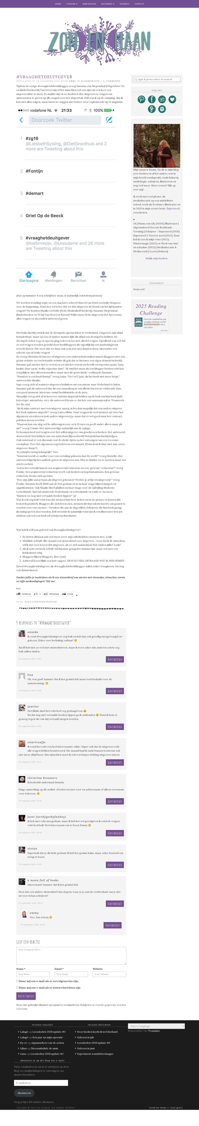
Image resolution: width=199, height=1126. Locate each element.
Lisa (30, 675)
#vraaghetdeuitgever (41, 602)
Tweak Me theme (158, 1108)
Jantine (33, 706)
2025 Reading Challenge (151, 309)
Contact (139, 4)
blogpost (115, 302)
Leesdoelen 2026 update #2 (49, 1031)
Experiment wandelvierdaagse (95, 1053)
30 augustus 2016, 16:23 (30, 864)
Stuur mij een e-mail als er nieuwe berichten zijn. (50, 987)
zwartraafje (37, 742)
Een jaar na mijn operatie (47, 1037)
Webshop (124, 4)
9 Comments (111, 81)
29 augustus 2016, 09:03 (30, 832)
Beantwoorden (115, 659)
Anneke (33, 632)
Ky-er (23, 1042)
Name (20, 968)
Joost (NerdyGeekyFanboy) (47, 816)
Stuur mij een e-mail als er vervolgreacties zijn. (49, 981)
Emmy (72, 81)
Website (98, 968)
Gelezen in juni (86, 1048)
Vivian (32, 848)
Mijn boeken (89, 4)
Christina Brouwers (42, 778)
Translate (154, 1030)
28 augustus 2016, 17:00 (30, 690)
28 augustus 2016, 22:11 (30, 762)
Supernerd (173, 208)
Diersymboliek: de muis (44, 1048)
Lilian (23, 1048)
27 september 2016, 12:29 (33, 924)
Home (58, 4)
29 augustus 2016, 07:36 (30, 801)
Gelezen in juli (85, 1037)
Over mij (71, 4)
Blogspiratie (90, 81)
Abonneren (24, 1092)
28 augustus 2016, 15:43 (30, 659)
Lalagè (24, 1031)
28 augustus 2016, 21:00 (30, 726)
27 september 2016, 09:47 (31, 903)
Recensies (107, 4)
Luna (23, 1053)
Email (59, 968)
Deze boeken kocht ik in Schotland (97, 1031)
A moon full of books (43, 880)
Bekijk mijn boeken (157, 258)
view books (164, 330)
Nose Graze (177, 1108)
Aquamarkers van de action (47, 1042)
